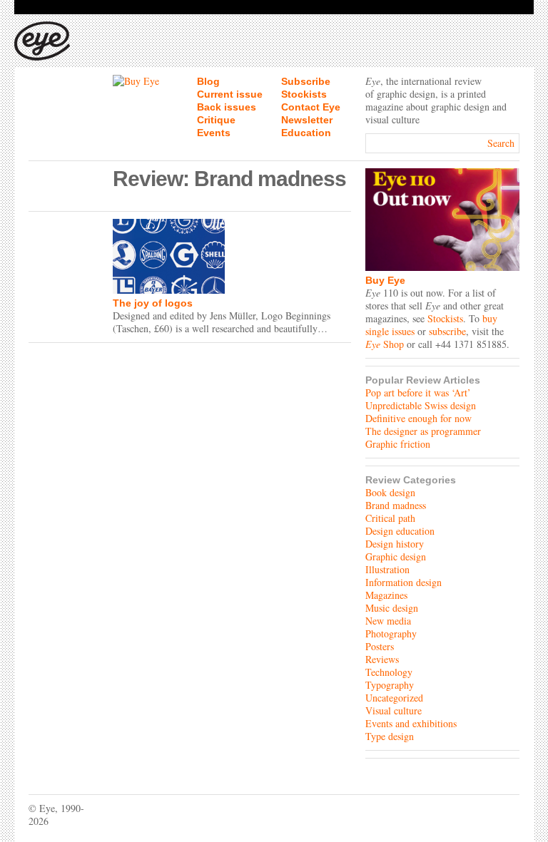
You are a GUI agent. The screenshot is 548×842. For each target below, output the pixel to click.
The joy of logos (153, 303)
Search (500, 143)
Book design (390, 492)
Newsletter (307, 119)
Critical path (390, 518)
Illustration (387, 569)
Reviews (382, 659)
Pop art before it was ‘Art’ (418, 392)
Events (213, 132)
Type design (389, 736)
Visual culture (393, 710)
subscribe (447, 331)
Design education (400, 531)
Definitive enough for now (418, 418)
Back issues (226, 107)
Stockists (304, 94)
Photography (391, 633)
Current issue (230, 94)
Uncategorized (394, 697)
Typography (389, 685)
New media (388, 620)
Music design (391, 608)
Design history (394, 543)
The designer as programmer (423, 431)
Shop (384, 344)
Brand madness (395, 505)
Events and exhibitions (411, 723)
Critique (216, 119)
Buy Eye (385, 280)
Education (306, 132)
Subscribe (305, 81)
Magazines (386, 595)
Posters (379, 646)
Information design (403, 582)
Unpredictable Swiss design (420, 405)
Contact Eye (310, 107)
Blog (208, 81)
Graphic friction (397, 444)
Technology (388, 672)
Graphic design (395, 556)
